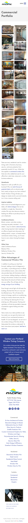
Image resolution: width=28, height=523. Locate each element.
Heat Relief (14, 461)
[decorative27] (8, 123)
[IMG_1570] (20, 65)
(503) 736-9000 (14, 405)
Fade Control (14, 457)
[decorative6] (8, 132)
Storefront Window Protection (14, 445)
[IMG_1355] (20, 74)
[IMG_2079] (20, 46)
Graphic (14, 482)
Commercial (14, 475)
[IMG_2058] (8, 55)
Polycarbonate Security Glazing (14, 436)
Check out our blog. (11, 506)
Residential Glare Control (14, 459)
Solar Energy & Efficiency (14, 443)
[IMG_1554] (8, 74)
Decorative (14, 480)
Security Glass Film (14, 441)
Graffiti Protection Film (14, 429)
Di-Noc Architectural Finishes (14, 420)
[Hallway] (20, 33)
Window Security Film (14, 466)
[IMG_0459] (8, 103)
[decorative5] (20, 137)
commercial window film (17, 171)
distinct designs (12, 207)
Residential (14, 477)
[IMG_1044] (8, 84)
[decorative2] (20, 147)
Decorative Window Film (14, 455)
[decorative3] (8, 142)
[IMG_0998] (20, 84)
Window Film (14, 464)
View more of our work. (12, 504)
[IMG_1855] (20, 55)
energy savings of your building (10, 284)
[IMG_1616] (8, 65)
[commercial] (8, 153)
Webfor (21, 521)
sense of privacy (21, 227)
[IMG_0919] (8, 94)
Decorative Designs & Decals (14, 423)
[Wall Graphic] (8, 29)
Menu (21, 3)
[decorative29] (8, 113)
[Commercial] (8, 43)
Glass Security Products (14, 427)
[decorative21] (20, 129)
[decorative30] (20, 107)
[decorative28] (20, 120)
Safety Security (14, 438)
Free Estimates (14, 359)
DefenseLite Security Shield (14, 425)
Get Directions (10, 508)
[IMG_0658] (20, 94)
